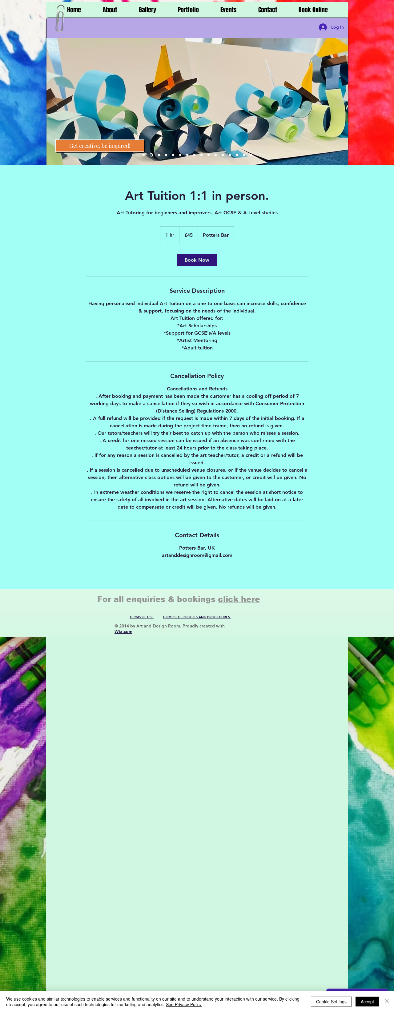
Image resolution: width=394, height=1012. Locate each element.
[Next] (339, 101)
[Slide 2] (151, 155)
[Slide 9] (201, 155)
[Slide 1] (144, 155)
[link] (197, 260)
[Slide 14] (237, 155)
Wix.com (123, 631)
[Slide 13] (230, 155)
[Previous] (55, 101)
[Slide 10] (208, 155)
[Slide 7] (187, 155)
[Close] (386, 1001)
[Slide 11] (216, 155)
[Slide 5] (173, 155)
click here (239, 599)
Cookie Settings (331, 1001)
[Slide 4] (166, 155)
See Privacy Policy (184, 1004)
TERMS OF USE (142, 617)
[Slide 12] (223, 155)
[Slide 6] (180, 155)
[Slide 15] (244, 155)
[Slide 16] (251, 155)
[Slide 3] (159, 155)
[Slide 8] (194, 155)
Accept (367, 1001)
